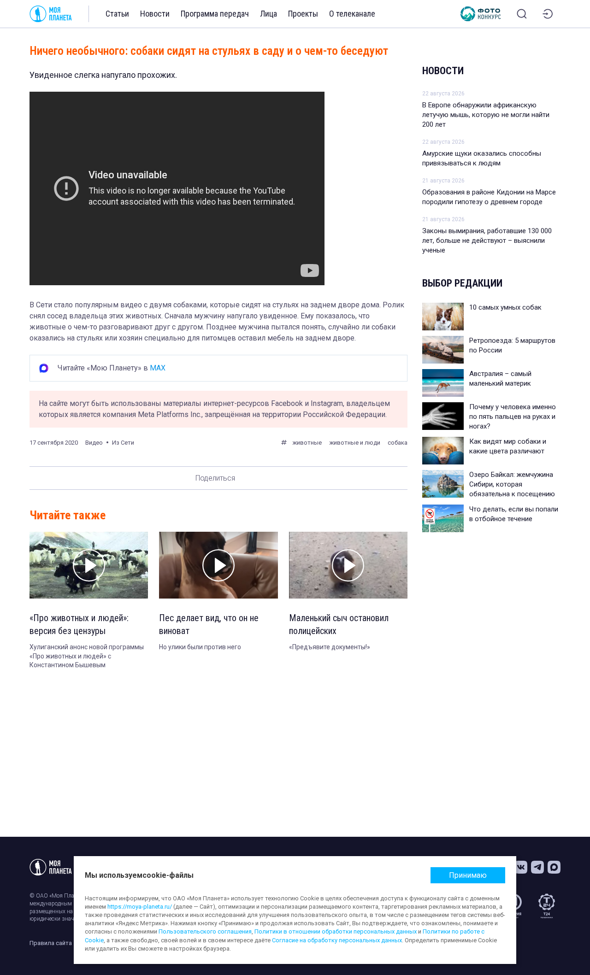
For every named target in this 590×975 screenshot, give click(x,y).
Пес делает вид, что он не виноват (209, 624)
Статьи (117, 13)
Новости (155, 13)
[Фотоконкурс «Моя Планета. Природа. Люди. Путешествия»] (481, 14)
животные (307, 443)
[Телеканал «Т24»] (546, 906)
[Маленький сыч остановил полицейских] (348, 565)
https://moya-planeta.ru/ (139, 906)
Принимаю (468, 875)
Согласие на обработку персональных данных (337, 940)
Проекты (303, 13)
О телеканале (352, 13)
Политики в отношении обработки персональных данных (335, 931)
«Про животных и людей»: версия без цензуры (79, 624)
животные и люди (354, 443)
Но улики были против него (200, 647)
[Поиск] (522, 14)
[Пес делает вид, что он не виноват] (218, 565)
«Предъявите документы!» (329, 647)
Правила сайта (51, 943)
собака (397, 443)
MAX (157, 368)
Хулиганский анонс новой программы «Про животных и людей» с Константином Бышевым (87, 656)
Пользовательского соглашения (205, 931)
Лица (268, 13)
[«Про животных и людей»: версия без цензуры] (89, 565)
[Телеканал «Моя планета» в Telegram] (537, 867)
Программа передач (215, 13)
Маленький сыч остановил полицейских (339, 624)
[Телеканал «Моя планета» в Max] (554, 867)
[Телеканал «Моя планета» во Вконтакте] (520, 867)
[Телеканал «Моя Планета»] (51, 14)
